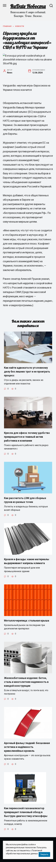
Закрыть (44, 854)
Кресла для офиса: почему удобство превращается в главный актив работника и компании (27, 436)
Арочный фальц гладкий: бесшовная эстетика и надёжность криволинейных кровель (27, 747)
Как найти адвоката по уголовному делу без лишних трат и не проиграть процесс (27, 371)
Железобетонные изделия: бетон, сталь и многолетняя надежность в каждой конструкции (26, 681)
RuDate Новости (28, 6)
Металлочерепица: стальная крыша (26, 620)
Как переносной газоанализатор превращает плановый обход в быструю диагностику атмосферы (25, 812)
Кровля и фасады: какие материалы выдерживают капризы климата (26, 561)
